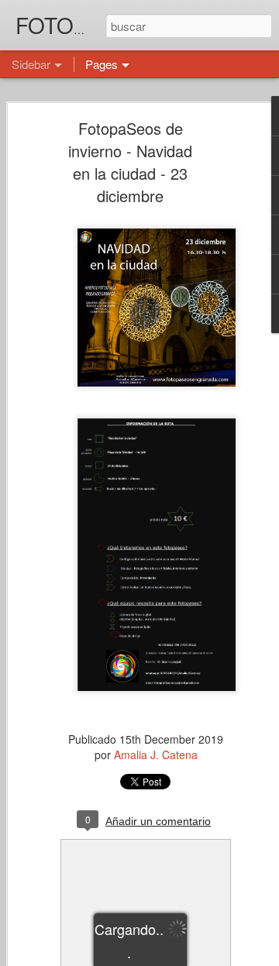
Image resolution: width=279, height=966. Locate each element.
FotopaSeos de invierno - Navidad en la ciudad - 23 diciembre (130, 162)
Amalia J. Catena (156, 754)
